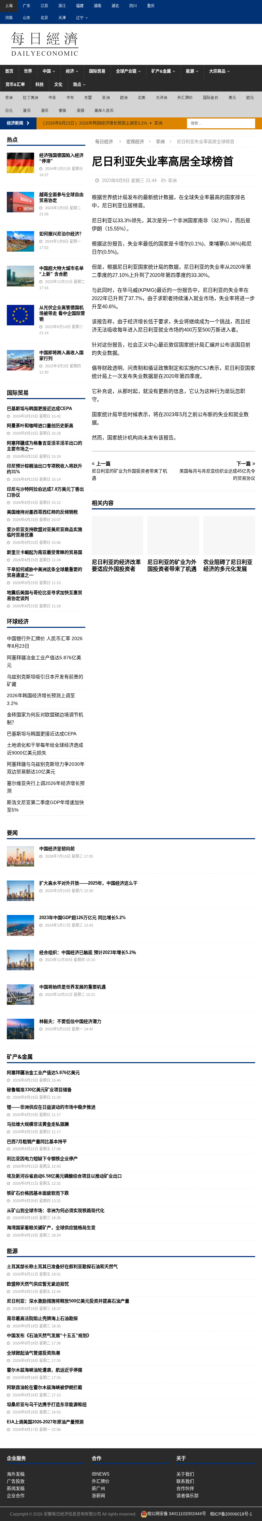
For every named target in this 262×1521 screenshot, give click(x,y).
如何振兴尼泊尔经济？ (61, 233)
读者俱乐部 (187, 1495)
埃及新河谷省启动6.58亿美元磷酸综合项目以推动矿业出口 (64, 1176)
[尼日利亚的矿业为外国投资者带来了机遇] (173, 535)
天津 (62, 18)
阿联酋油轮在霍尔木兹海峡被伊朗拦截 (44, 1387)
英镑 (80, 111)
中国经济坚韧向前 (57, 848)
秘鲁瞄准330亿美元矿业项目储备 (39, 1089)
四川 (133, 6)
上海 (9, 6)
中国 (47, 71)
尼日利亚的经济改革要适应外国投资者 (116, 565)
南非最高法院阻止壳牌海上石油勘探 (42, 1318)
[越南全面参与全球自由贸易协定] (20, 202)
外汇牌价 (185, 98)
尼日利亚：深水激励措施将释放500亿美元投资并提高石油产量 (68, 1301)
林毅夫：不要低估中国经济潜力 (70, 1021)
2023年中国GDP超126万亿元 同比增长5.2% (82, 917)
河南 (9, 18)
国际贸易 (97, 71)
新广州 (98, 1488)
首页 (9, 71)
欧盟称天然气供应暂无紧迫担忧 (38, 1283)
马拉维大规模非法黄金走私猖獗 (38, 1124)
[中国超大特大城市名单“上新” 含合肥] (20, 276)
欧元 (250, 98)
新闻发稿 (16, 1488)
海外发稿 (16, 1474)
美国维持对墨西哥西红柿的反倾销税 (42, 512)
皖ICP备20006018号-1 (231, 1513)
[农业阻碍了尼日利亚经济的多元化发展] (229, 535)
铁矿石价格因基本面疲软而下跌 (38, 1193)
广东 (26, 6)
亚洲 (106, 98)
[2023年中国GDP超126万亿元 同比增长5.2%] (20, 925)
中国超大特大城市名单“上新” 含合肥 (61, 271)
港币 (44, 111)
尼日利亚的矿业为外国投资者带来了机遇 (171, 565)
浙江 (62, 6)
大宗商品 (217, 71)
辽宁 (80, 18)
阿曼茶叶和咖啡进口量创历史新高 (40, 425)
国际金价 (210, 98)
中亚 (52, 98)
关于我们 (185, 1474)
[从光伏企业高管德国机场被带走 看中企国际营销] (20, 315)
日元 (9, 111)
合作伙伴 (185, 1488)
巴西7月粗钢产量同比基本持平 (37, 1141)
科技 (39, 84)
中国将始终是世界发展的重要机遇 (72, 986)
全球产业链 (126, 71)
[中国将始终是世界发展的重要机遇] (20, 994)
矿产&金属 (161, 71)
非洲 (9, 98)
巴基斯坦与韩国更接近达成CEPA (39, 408)
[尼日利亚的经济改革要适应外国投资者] (118, 535)
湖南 (97, 6)
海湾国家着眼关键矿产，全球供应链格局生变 (51, 1227)
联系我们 (185, 1481)
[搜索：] (221, 123)
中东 (70, 98)
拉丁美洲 (30, 98)
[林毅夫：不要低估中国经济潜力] (20, 1029)
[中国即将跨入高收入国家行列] (20, 360)
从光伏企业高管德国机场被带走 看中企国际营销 (62, 313)
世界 (28, 71)
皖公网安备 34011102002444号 (176, 1513)
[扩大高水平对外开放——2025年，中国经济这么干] (20, 891)
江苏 (44, 6)
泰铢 (62, 111)
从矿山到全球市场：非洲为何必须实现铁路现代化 (55, 1210)
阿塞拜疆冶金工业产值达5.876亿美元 (43, 1072)
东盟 (88, 98)
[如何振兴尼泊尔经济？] (20, 241)
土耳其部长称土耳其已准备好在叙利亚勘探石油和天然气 (62, 1266)
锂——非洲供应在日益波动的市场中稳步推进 (51, 1107)
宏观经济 (135, 141)
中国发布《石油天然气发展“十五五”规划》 (49, 1335)
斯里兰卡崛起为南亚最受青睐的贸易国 (44, 552)
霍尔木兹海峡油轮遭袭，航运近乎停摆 (44, 1369)
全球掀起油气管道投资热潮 (33, 1352)
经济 (70, 71)
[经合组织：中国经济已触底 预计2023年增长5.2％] (20, 960)
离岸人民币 (104, 111)
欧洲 (124, 98)
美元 (232, 98)
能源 (190, 71)
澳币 (26, 111)
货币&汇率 (15, 84)
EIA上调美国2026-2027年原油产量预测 (45, 1421)
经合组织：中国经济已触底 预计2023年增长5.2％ (87, 952)
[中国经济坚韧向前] (20, 856)
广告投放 (16, 1481)
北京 (44, 18)
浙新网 (98, 1495)
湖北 (115, 6)
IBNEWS (101, 1474)
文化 (58, 84)
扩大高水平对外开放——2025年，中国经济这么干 (88, 883)
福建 (80, 6)
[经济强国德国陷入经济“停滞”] (20, 163)
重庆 (151, 6)
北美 (141, 98)
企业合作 (16, 1495)
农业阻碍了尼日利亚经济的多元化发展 (227, 565)
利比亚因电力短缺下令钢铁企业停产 (42, 1158)
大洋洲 (162, 98)
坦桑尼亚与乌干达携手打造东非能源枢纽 (47, 1404)
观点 (77, 84)
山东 (26, 18)
